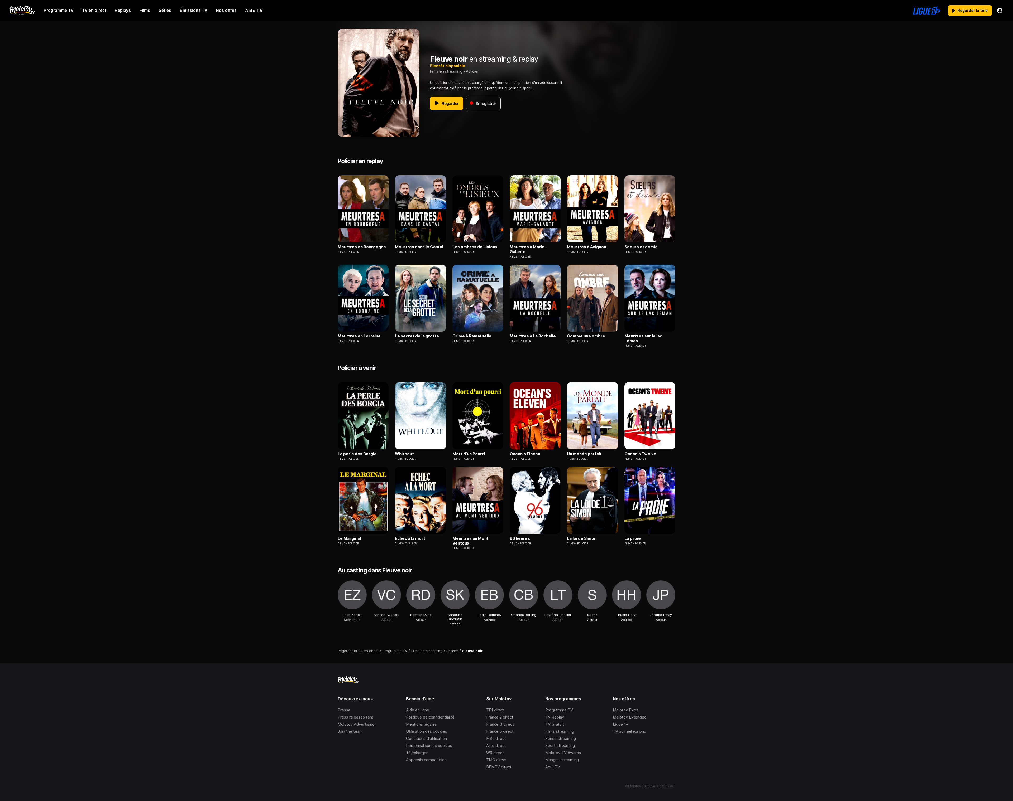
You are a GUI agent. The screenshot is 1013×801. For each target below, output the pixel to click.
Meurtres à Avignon (586, 247)
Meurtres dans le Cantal (419, 247)
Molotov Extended (630, 717)
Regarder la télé (972, 10)
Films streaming (559, 731)
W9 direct (495, 752)
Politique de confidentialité (430, 717)
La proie (632, 538)
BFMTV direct (499, 766)
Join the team (350, 731)
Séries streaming (560, 738)
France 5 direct (500, 731)
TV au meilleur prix (629, 731)
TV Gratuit (554, 724)
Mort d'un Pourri (468, 454)
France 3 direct (500, 724)
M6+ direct (496, 738)
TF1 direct (495, 709)
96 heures (520, 538)
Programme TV (559, 709)
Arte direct (496, 745)
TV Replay (554, 717)
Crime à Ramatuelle (471, 336)
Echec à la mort (410, 538)
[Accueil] (21, 10)
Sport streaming (560, 745)
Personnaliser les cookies (429, 745)
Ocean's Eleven (525, 454)
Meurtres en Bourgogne (362, 247)
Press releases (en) (356, 717)
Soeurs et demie (641, 247)
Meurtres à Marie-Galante (528, 249)
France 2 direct (499, 717)
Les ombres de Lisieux (475, 247)
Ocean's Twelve (640, 454)
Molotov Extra (625, 709)
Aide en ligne (417, 709)
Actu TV (552, 766)
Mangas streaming (562, 759)
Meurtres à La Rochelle (533, 336)
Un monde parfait (584, 454)
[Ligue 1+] (927, 10)
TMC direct (496, 759)
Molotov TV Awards (563, 752)
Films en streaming (446, 71)
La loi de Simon (581, 538)
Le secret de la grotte (417, 336)
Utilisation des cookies (426, 731)
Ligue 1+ (620, 724)
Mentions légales (421, 724)
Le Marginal (349, 538)
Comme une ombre (586, 336)
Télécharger (417, 752)
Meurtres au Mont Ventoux (470, 541)
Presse (344, 709)
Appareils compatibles (426, 759)
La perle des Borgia (357, 454)
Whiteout (404, 454)
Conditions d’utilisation (426, 738)
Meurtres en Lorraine (359, 336)
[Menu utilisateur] (1000, 10)
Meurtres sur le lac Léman (643, 338)
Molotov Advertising (356, 724)
